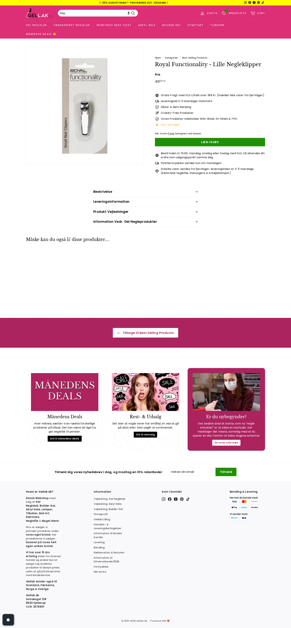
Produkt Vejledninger (111, 211)
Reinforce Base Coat (114, 25)
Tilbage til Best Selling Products (148, 333)
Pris (157, 75)
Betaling (99, 547)
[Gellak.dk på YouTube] (175, 499)
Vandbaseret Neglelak (72, 25)
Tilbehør (217, 25)
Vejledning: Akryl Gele (108, 504)
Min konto (100, 571)
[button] (128, 13)
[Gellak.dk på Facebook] (169, 499)
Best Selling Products (194, 57)
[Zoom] (84, 105)
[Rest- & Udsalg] (145, 392)
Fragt (171, 133)
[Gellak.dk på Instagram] (163, 499)
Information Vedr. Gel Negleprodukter (125, 221)
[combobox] (98, 13)
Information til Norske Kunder (108, 535)
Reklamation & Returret (109, 552)
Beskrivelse (102, 191)
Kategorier (171, 57)
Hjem (158, 57)
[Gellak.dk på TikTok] (188, 499)
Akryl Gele (147, 25)
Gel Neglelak (36, 25)
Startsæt (196, 25)
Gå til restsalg (145, 434)
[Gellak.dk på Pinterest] (182, 499)
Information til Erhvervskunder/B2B (106, 559)
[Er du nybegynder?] (226, 392)
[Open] (8, 619)
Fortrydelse (101, 566)
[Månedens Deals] (64, 392)
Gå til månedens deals (64, 438)
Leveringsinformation (111, 201)
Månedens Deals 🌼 (41, 34)
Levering (99, 542)
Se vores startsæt (226, 442)
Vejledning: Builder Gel (108, 509)
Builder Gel (171, 25)
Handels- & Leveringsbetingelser (107, 526)
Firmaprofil (100, 514)
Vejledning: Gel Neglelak (109, 499)
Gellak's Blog (102, 519)
